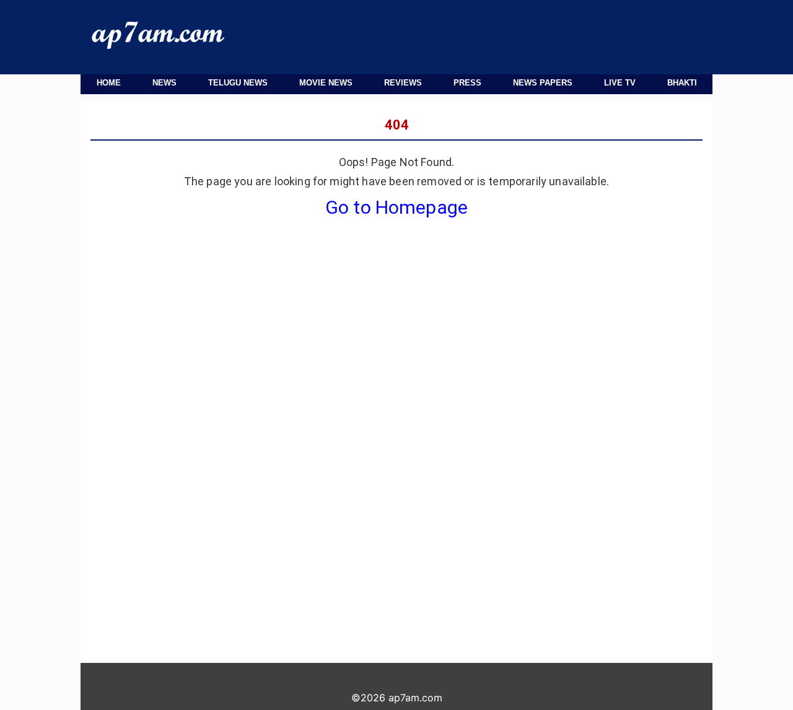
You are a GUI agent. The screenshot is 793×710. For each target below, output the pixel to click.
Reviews (403, 82)
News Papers (542, 82)
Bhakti (682, 82)
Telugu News (238, 82)
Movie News (326, 82)
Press (467, 82)
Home (109, 82)
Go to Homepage (396, 207)
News (164, 82)
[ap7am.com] (158, 45)
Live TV (620, 82)
